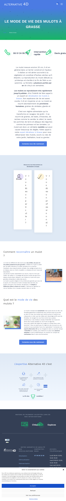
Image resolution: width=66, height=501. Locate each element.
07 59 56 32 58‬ (39, 455)
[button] (63, 470)
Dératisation (23, 456)
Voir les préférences (33, 495)
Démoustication (24, 460)
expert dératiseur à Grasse (31, 132)
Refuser (33, 490)
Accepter (33, 486)
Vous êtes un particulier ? (26, 199)
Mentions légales (33, 499)
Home (4, 32)
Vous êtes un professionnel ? (47, 201)
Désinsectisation (24, 463)
